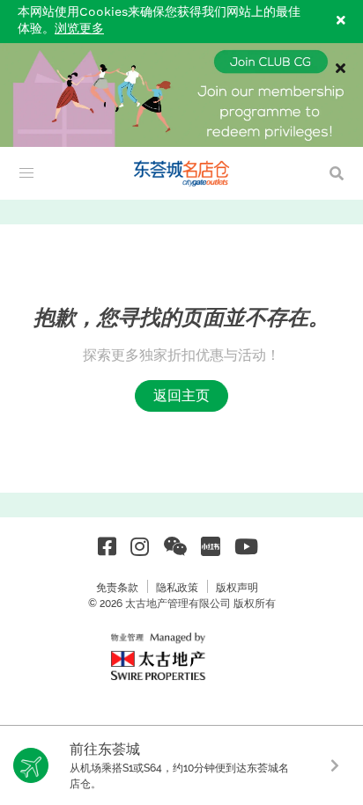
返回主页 (181, 395)
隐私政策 (177, 588)
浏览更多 (79, 29)
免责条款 (117, 588)
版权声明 (237, 588)
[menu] (26, 173)
